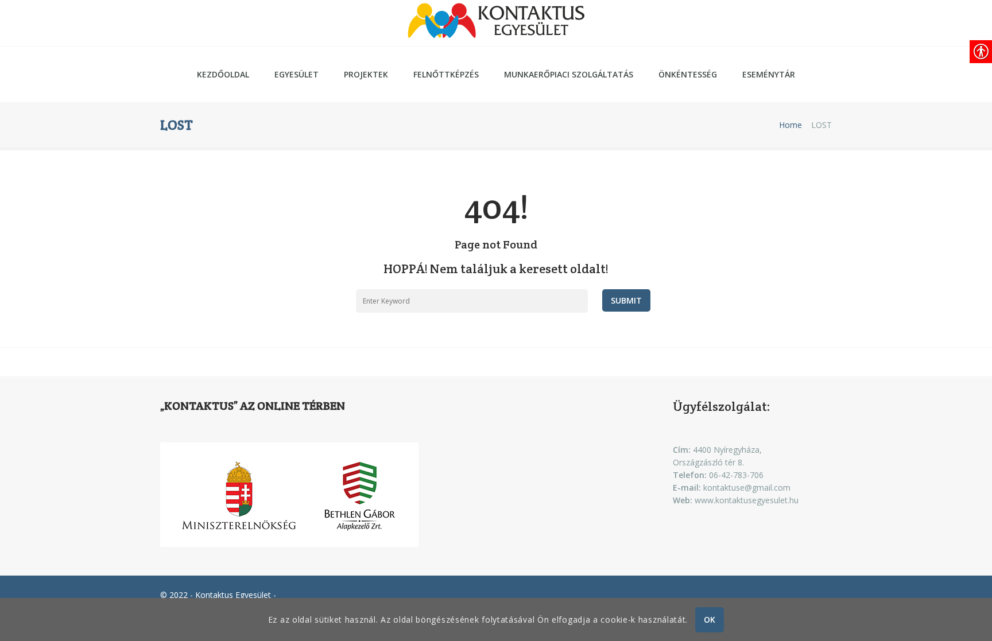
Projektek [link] (366, 74)
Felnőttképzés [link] (446, 74)
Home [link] (790, 125)
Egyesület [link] (296, 74)
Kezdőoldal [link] (223, 74)
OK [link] (710, 619)
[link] (496, 23)
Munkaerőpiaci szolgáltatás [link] (568, 74)
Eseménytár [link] (768, 74)
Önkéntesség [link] (687, 74)
